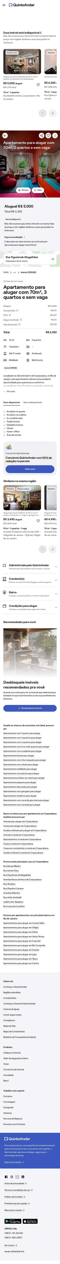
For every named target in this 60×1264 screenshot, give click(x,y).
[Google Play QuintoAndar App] (12, 1221)
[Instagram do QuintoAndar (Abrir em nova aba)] (11, 1177)
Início (6, 272)
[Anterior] (43, 113)
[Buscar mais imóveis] (5, 135)
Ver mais (11, 392)
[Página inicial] (22, 5)
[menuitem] (8, 272)
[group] (22, 76)
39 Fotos (25, 190)
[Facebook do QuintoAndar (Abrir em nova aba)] (6, 1177)
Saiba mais (30, 469)
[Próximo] (53, 113)
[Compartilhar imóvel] (41, 135)
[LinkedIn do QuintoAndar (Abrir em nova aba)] (23, 1177)
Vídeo (39, 190)
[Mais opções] (55, 135)
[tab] (11, 403)
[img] (22, 61)
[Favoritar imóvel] (48, 135)
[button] (30, 566)
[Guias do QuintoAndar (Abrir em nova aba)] (17, 1177)
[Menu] (4, 5)
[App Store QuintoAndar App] (30, 1221)
